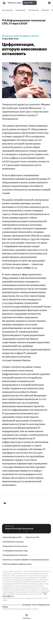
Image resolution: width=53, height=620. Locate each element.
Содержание (26, 618)
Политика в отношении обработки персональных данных (26, 559)
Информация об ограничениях (15, 546)
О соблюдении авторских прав (15, 550)
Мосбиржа (27, 604)
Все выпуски (7, 9)
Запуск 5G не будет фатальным (19, 528)
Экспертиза (33, 9)
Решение (45, 9)
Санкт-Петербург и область (26, 36)
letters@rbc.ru (8, 596)
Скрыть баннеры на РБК (12, 537)
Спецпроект (20, 9)
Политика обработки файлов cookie (17, 564)
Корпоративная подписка (13, 541)
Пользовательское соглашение (15, 555)
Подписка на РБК (32, 537)
